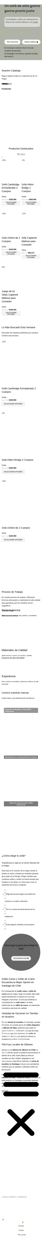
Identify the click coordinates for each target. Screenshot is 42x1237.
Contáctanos (6, 1175)
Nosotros (5, 1171)
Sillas (6, 1053)
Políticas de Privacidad (10, 1186)
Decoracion (8, 1061)
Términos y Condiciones (10, 1182)
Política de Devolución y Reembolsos (15, 1190)
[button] (21, 1104)
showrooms (16, 51)
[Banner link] (21, 609)
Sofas (6, 1045)
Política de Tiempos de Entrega (13, 1193)
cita (23, 48)
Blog (3, 1178)
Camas (6, 1049)
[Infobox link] (21, 724)
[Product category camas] (21, 111)
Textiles (7, 1057)
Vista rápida (4, 318)
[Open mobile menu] (3, 2)
